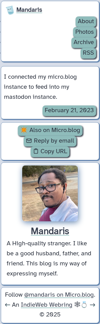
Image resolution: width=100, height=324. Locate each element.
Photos (84, 32)
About (86, 21)
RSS (88, 53)
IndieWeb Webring (46, 305)
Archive (84, 42)
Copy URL (53, 151)
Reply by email (53, 141)
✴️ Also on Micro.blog (50, 130)
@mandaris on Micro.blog (59, 295)
